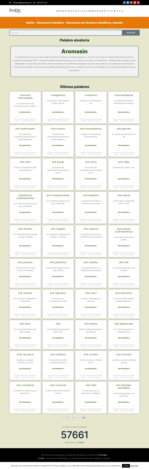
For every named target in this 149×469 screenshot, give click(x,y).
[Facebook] (124, 2)
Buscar (131, 33)
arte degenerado (124, 323)
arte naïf (124, 262)
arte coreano (91, 354)
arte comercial (58, 385)
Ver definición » (25, 112)
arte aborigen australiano (123, 386)
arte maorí (91, 293)
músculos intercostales (25, 96)
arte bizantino (91, 195)
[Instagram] (138, 2)
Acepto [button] (126, 466)
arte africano (25, 228)
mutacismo (91, 95)
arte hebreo (91, 323)
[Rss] (134, 2)
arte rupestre (91, 228)
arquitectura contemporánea (25, 196)
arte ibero (25, 323)
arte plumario (25, 262)
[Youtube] (131, 2)
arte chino (91, 162)
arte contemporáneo (58, 195)
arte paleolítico (58, 262)
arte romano (58, 128)
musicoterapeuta (123, 95)
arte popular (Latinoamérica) (124, 230)
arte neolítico (91, 262)
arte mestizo (25, 293)
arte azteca (124, 195)
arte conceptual (25, 385)
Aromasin (74, 51)
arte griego (58, 162)
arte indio (25, 162)
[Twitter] (127, 2)
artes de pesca (25, 354)
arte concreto (123, 354)
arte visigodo (58, 228)
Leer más (134, 466)
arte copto (124, 162)
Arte (58, 323)
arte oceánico (58, 354)
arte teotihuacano (25, 128)
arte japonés (124, 128)
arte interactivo (123, 293)
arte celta (91, 385)
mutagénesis (58, 95)
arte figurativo (58, 293)
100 (84, 417)
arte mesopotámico (91, 128)
